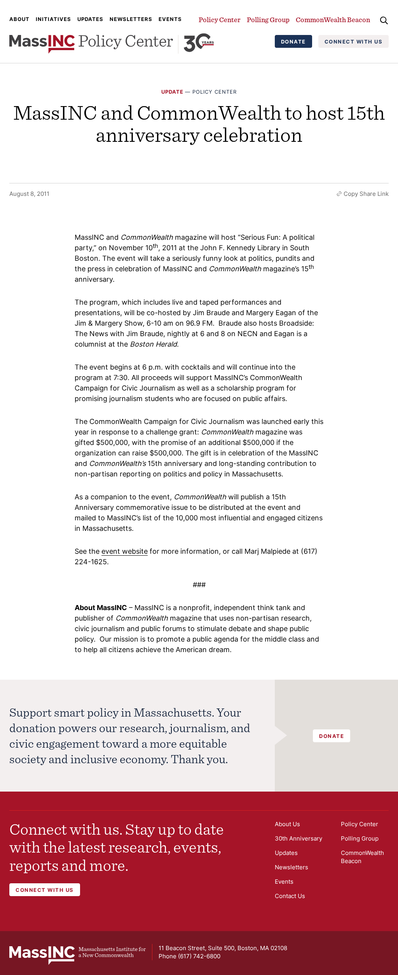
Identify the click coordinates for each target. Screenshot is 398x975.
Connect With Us (354, 41)
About (19, 19)
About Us (287, 824)
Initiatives (53, 19)
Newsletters (131, 19)
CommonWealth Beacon (333, 20)
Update (172, 92)
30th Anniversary (298, 838)
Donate (293, 41)
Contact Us (290, 896)
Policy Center (220, 20)
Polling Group (268, 20)
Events (170, 19)
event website (124, 551)
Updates (90, 19)
